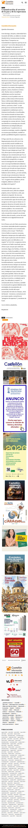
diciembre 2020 (11, 766)
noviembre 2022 (13, 755)
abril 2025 (22, 738)
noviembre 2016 (13, 791)
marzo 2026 (10, 733)
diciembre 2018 (18, 778)
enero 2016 (11, 796)
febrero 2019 (4, 778)
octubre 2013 (21, 809)
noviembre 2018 (5, 779)
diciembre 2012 (18, 814)
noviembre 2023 (13, 748)
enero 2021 (4, 766)
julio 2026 (10, 732)
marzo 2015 (9, 801)
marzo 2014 (4, 807)
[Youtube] (15, 675)
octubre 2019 (21, 773)
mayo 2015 (22, 799)
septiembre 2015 (20, 797)
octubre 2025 (4, 737)
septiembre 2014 (12, 804)
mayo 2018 (22, 781)
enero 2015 (4, 802)
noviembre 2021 (5, 761)
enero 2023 (18, 753)
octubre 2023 (21, 748)
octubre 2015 (13, 797)
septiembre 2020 (12, 768)
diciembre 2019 (5, 773)
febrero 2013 (4, 814)
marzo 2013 (22, 812)
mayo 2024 (10, 745)
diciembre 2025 (11, 735)
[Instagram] (12, 675)
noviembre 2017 (19, 784)
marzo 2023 (4, 753)
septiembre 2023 (5, 750)
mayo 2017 (15, 788)
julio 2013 (19, 811)
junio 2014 (9, 806)
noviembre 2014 (19, 802)
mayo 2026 (22, 732)
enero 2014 (17, 807)
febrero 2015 (16, 801)
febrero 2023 (11, 753)
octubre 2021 (13, 761)
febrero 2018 (16, 783)
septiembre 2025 (12, 737)
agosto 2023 (13, 750)
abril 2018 (4, 783)
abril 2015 (4, 801)
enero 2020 (18, 771)
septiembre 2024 (5, 743)
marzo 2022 (22, 758)
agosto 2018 (4, 781)
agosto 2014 (20, 804)
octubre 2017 (4, 786)
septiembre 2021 (20, 761)
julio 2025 (4, 738)
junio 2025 (9, 738)
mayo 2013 (10, 812)
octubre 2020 (4, 768)
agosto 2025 (20, 737)
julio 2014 (4, 806)
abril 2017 (22, 788)
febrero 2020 (11, 771)
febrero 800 (19, 815)
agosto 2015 (4, 799)
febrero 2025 (11, 740)
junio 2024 (4, 745)
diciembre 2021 (18, 760)
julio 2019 (19, 774)
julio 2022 (19, 756)
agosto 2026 (4, 732)
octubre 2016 (21, 791)
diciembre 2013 (5, 809)
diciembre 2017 (11, 784)
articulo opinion (9, 317)
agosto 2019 (13, 774)
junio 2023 (4, 751)
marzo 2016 (22, 794)
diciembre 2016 (5, 791)
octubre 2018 (13, 779)
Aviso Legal (17, 825)
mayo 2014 (15, 806)
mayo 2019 (10, 776)
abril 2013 (16, 812)
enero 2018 (4, 784)
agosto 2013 (13, 811)
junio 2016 (4, 794)
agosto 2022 (13, 756)
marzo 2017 (4, 789)
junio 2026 (16, 732)
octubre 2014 (4, 804)
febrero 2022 (4, 760)
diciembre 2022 (5, 755)
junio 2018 (16, 781)
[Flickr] (19, 675)
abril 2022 (16, 758)
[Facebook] (6, 675)
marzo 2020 (4, 771)
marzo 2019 (22, 776)
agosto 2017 (20, 786)
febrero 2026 (17, 733)
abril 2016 (16, 794)
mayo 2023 (10, 751)
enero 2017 (17, 789)
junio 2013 (4, 812)
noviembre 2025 (19, 735)
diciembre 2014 (11, 802)
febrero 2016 (4, 796)
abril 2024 (16, 745)
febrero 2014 (11, 807)
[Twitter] (9, 675)
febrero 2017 (11, 789)
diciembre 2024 (5, 742)
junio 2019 (4, 776)
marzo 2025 (4, 740)
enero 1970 (12, 815)
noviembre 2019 (13, 773)
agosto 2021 (4, 763)
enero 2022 (11, 760)
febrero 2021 (16, 765)
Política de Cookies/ (11, 826)
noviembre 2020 (19, 766)
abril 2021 (4, 765)
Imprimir (5, 320)
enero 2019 (11, 778)
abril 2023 (16, 751)
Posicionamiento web (21, 826)
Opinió (3, 7)
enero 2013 (11, 814)
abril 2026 (4, 733)
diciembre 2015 (18, 796)
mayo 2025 (15, 738)
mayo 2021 (22, 763)
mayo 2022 (10, 758)
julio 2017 (4, 788)
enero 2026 (4, 735)
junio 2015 (16, 799)
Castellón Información (9, 26)
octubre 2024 (21, 742)
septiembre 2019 (5, 774)
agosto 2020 (20, 768)
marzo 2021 (9, 765)
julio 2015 (10, 799)
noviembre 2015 (5, 797)
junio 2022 (4, 758)
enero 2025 (17, 740)
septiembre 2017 (12, 786)
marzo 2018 (9, 783)
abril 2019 (16, 776)
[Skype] (22, 675)
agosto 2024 (13, 743)
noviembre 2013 (13, 809)
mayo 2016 (10, 794)
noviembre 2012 (5, 815)
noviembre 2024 (13, 742)
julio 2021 (10, 763)
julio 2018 (10, 781)
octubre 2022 (21, 755)
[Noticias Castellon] (7, 2)
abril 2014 (22, 806)
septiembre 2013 (5, 811)
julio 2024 (19, 743)
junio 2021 (16, 763)
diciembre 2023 (5, 748)
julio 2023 (19, 750)
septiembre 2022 (5, 756)
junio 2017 (9, 788)
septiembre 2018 (20, 779)
